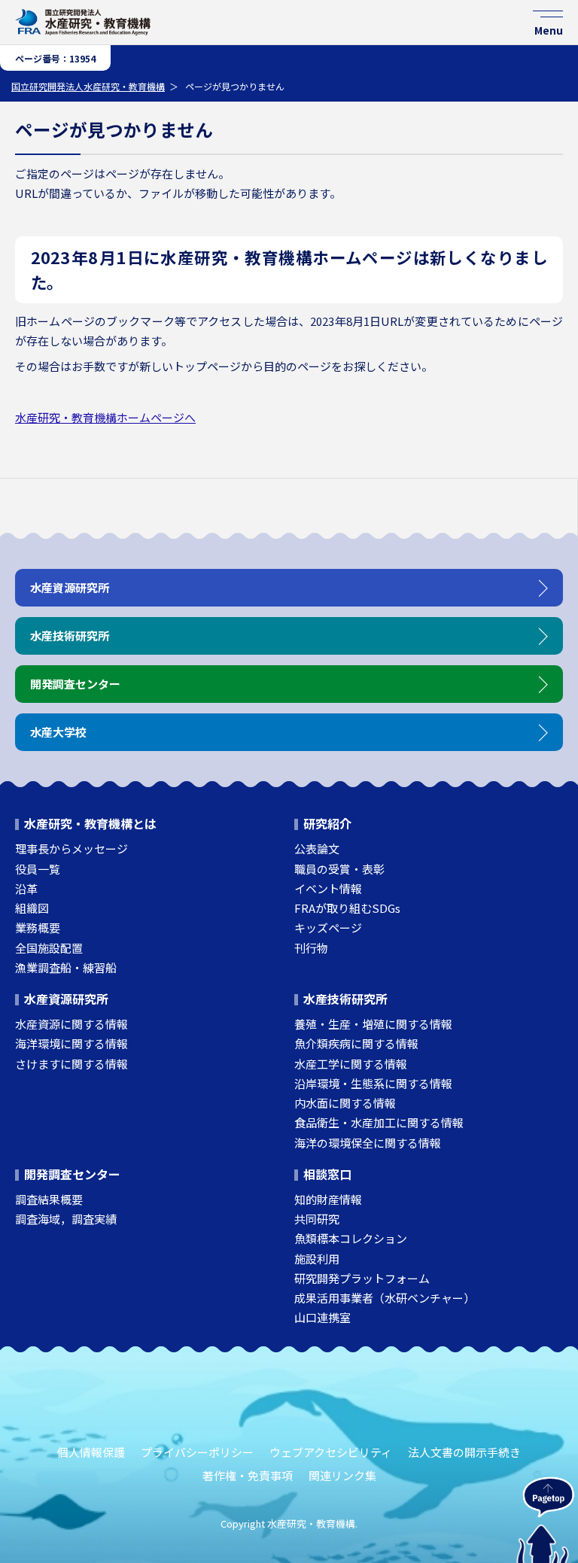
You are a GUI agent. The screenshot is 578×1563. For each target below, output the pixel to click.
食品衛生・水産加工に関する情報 (379, 1122)
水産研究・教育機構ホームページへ (105, 417)
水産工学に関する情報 (350, 1064)
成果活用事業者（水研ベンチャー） (384, 1298)
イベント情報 (328, 888)
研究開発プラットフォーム (362, 1278)
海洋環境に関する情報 (71, 1043)
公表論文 (316, 848)
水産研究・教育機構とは (90, 823)
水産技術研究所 (345, 999)
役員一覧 (37, 869)
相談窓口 (327, 1174)
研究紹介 (327, 823)
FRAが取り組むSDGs (347, 908)
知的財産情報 (328, 1199)
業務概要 (37, 927)
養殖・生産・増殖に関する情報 (373, 1024)
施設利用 (316, 1259)
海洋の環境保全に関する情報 (367, 1143)
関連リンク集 (342, 1475)
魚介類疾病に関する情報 (356, 1043)
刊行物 (311, 948)
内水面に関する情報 (345, 1103)
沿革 (26, 888)
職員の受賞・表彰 (339, 869)
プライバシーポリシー (197, 1452)
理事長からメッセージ (71, 848)
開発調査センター (72, 1174)
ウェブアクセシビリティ (330, 1452)
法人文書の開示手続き (464, 1452)
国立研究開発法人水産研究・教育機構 (88, 86)
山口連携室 (322, 1317)
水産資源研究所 (66, 999)
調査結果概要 (49, 1199)
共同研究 (316, 1219)
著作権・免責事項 (247, 1475)
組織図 (32, 908)
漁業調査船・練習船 (66, 967)
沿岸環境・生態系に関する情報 (373, 1083)
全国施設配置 (49, 948)
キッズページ (328, 927)
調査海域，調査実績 (66, 1219)
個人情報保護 (91, 1452)
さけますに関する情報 (71, 1064)
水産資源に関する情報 (71, 1024)
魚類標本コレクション (350, 1238)
